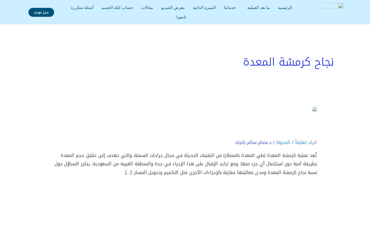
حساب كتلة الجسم (117, 7)
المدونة (283, 142)
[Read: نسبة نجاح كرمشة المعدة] (290, 111)
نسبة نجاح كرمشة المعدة (256, 130)
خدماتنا (230, 7)
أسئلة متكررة (82, 7)
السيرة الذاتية (204, 7)
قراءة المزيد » (303, 188)
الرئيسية (285, 7)
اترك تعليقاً (306, 142)
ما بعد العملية (258, 7)
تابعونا (181, 17)
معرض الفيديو (173, 7)
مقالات (147, 7)
